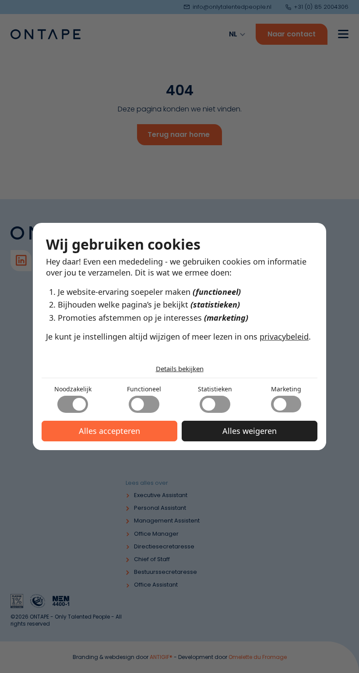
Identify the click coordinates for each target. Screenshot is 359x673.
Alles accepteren (109, 431)
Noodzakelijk (73, 389)
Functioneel (144, 389)
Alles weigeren (249, 431)
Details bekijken (180, 368)
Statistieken (215, 389)
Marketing (286, 389)
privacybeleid (284, 336)
